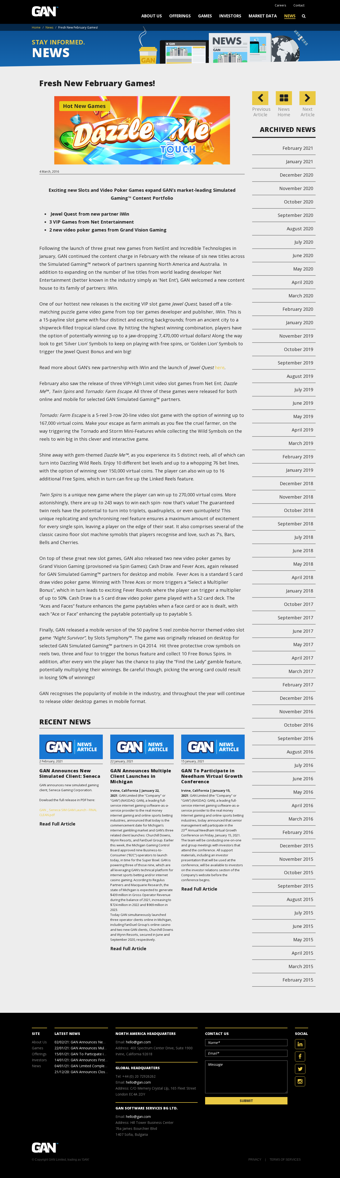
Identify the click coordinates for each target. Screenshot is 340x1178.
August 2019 (300, 376)
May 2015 (303, 939)
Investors (230, 16)
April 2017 (302, 658)
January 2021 (299, 161)
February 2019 (298, 457)
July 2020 (303, 242)
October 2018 (298, 510)
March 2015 (300, 966)
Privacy (254, 1159)
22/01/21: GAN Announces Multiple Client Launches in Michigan (105, 1048)
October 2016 (298, 725)
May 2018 (303, 564)
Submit (246, 1100)
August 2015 (300, 899)
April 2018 (302, 577)
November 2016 (296, 711)
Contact (298, 5)
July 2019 (303, 390)
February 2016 (298, 832)
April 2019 (302, 430)
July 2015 (303, 913)
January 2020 (299, 322)
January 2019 (299, 470)
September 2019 (295, 363)
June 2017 (303, 631)
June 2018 (303, 550)
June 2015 (303, 926)
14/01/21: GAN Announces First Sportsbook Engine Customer (104, 1060)
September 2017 (295, 618)
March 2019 (300, 443)
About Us (151, 16)
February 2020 (298, 309)
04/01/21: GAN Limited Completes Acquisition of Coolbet (100, 1065)
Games (205, 16)
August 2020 (300, 229)
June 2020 (303, 255)
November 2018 (296, 497)
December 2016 (296, 698)
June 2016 (303, 779)
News (289, 16)
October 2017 (298, 604)
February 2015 (298, 980)
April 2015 (302, 953)
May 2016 (303, 792)
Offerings (180, 16)
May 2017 (303, 644)
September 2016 (295, 738)
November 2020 (296, 188)
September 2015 (295, 886)
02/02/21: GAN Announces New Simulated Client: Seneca (100, 1042)
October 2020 (298, 202)
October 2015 (298, 872)
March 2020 (300, 296)
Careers (280, 5)
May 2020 (303, 269)
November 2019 (296, 336)
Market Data (263, 16)
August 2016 (300, 752)
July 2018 (303, 537)
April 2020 (302, 282)
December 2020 (296, 175)
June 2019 (303, 403)
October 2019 (298, 349)
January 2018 (299, 591)
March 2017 (300, 671)
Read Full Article (57, 824)
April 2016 (302, 805)
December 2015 (296, 846)
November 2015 (296, 859)
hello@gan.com (138, 1042)
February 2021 (298, 148)
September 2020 (295, 215)
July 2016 (303, 765)
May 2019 (303, 416)
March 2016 (300, 819)
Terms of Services (285, 1159)
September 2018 (295, 524)
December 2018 (296, 483)
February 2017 (298, 685)
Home (36, 27)
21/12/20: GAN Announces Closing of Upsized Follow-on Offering (107, 1071)
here (220, 367)
